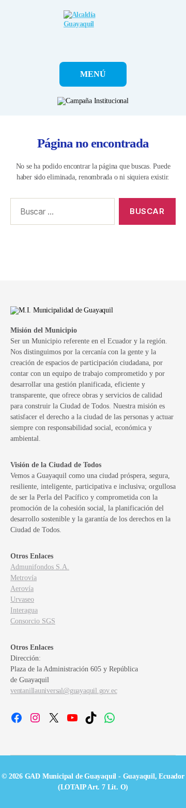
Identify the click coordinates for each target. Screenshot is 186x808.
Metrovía (23, 578)
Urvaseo (22, 599)
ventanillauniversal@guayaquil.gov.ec (63, 691)
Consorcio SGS (32, 621)
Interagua (24, 610)
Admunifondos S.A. (39, 567)
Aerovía (22, 588)
